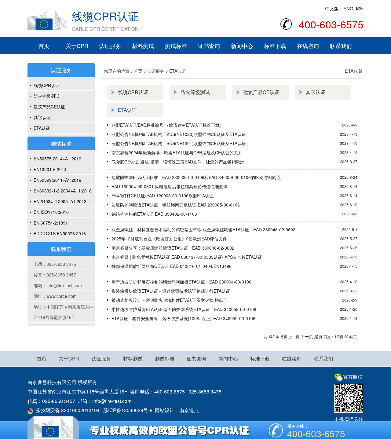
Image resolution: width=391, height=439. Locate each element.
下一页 (306, 336)
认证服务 (110, 45)
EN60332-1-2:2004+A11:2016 (63, 191)
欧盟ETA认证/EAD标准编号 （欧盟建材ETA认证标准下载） (167, 125)
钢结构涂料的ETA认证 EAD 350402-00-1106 (154, 214)
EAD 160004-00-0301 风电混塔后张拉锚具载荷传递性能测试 (169, 186)
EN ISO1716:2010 (51, 212)
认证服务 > (158, 71)
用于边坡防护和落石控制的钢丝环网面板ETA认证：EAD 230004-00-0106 (181, 282)
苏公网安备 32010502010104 (66, 410)
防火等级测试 (46, 96)
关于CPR (77, 45)
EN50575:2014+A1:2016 (57, 158)
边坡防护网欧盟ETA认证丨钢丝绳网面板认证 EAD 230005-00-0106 (175, 205)
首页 (43, 45)
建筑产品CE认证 (49, 107)
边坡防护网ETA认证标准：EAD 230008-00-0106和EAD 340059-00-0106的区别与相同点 (196, 177)
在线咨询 (308, 45)
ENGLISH (353, 8)
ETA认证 (42, 128)
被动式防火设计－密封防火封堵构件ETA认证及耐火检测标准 (168, 300)
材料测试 (143, 45)
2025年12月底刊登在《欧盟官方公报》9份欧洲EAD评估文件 (169, 239)
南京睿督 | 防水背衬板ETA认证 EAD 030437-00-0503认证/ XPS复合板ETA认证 (186, 257)
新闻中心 (242, 45)
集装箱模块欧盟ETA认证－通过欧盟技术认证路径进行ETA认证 (170, 291)
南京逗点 (189, 410)
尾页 (318, 336)
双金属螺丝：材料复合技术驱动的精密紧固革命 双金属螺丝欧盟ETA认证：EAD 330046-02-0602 (203, 229)
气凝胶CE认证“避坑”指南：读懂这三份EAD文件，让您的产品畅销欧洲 (177, 162)
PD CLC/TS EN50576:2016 (60, 233)
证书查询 (209, 45)
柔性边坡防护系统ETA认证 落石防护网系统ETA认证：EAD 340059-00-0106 (183, 309)
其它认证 (42, 117)
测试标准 (176, 45)
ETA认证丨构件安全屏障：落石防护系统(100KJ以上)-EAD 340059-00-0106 (183, 318)
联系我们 (341, 45)
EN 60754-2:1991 (51, 223)
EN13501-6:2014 (50, 169)
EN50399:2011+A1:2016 (57, 180)
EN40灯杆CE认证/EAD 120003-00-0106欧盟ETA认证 (162, 195)
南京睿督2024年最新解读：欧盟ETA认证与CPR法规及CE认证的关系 (176, 152)
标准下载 (275, 45)
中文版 (332, 8)
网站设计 (164, 410)
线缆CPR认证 (47, 85)
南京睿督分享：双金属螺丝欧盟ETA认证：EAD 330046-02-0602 (172, 248)
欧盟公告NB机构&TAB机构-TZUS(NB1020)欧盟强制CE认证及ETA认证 (178, 134)
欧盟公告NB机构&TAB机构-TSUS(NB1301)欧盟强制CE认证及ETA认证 (178, 143)
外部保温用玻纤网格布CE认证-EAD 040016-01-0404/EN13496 (171, 266)
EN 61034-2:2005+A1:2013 (60, 201)
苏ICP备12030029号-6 (127, 410)
